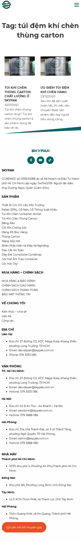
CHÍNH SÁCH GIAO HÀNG (18, 285)
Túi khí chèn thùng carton (19, 218)
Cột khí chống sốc (14, 227)
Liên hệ (6, 316)
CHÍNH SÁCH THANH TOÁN (20, 290)
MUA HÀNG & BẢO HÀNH (18, 281)
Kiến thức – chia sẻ (14, 311)
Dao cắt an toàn (13, 250)
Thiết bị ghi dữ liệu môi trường (23, 205)
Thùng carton (11, 236)
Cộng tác (8, 320)
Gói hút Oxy (10, 263)
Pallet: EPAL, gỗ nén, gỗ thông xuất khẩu (29, 209)
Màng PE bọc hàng (15, 232)
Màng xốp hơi (11, 241)
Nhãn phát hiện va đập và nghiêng (25, 245)
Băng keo (8, 223)
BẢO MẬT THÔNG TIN (16, 294)
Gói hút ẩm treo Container (20, 259)
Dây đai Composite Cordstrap (21, 254)
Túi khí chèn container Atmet (21, 214)
